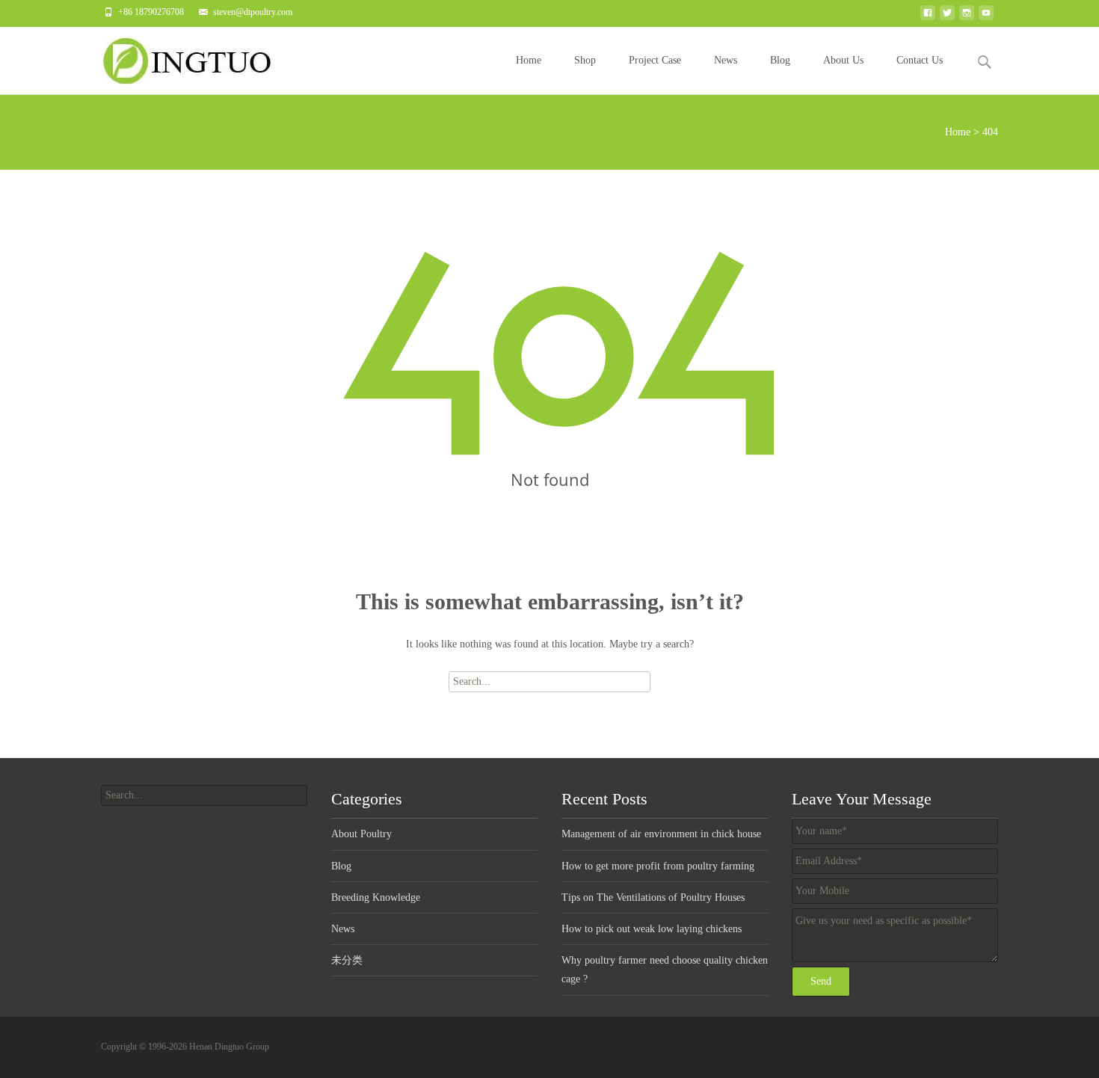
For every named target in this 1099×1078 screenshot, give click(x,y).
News (725, 60)
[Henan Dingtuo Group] (193, 57)
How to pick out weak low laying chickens (651, 928)
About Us (843, 60)
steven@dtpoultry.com (252, 12)
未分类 (347, 960)
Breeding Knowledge (375, 897)
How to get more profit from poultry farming (657, 866)
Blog (780, 60)
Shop (585, 60)
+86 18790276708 (151, 12)
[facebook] (927, 16)
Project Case (655, 60)
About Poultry (361, 834)
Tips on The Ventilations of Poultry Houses (653, 897)
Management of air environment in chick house (661, 834)
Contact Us (919, 60)
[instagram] (966, 16)
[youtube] (986, 16)
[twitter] (947, 16)
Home (528, 60)
